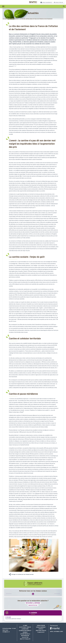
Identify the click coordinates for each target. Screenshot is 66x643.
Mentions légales (41, 630)
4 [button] (14, 65)
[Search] (64, 6)
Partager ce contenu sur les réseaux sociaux (22, 574)
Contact (40, 628)
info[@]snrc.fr (6, 631)
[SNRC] (33, 2)
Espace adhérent (41, 627)
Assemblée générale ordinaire (13, 618)
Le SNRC (25, 625)
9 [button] (23, 411)
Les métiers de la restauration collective (25, 635)
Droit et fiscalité (25, 638)
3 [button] (13, 65)
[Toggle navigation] (3, 6)
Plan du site (41, 632)
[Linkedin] (33, 594)
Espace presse (41, 625)
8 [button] (34, 207)
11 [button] (32, 527)
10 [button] (22, 500)
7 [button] (38, 128)
